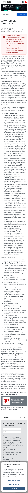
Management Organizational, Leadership (11, 458)
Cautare (22, 14)
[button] (26, 2)
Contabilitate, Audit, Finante (12, 440)
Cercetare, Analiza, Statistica (12, 452)
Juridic (6, 447)
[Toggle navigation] (23, 2)
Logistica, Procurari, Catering (12, 451)
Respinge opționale (14, 480)
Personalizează (14, 484)
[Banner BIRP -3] (14, 7)
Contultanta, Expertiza (10, 454)
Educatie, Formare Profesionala (13, 442)
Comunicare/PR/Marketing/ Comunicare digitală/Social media (12, 438)
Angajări (3, 28)
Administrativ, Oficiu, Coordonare (13, 446)
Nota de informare (7, 477)
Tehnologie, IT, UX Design (11, 444)
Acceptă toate (14, 488)
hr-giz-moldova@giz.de (12, 355)
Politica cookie (17, 477)
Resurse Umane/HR (9, 449)
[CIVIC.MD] (6, 2)
